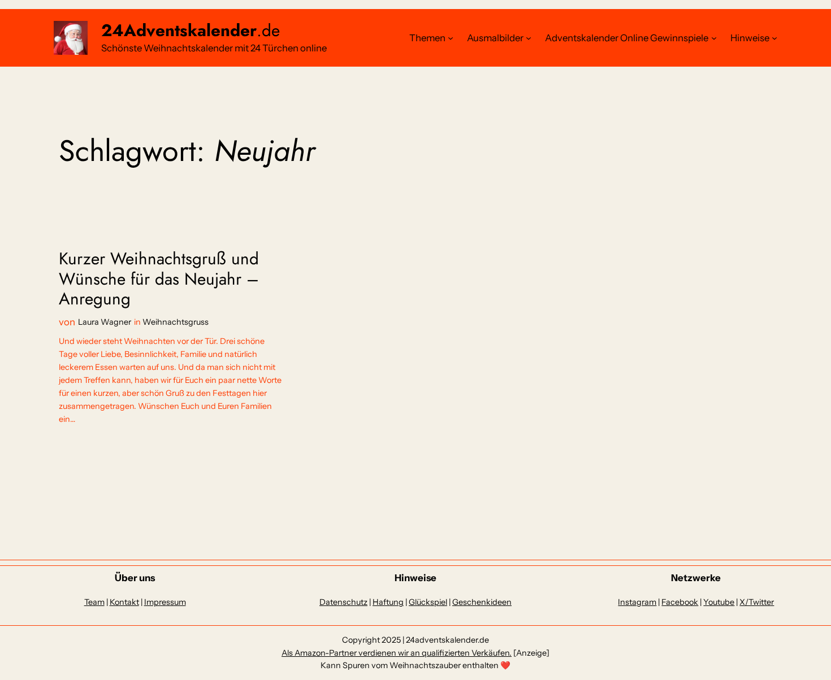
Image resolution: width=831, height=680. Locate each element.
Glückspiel (428, 602)
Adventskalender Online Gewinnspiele (626, 37)
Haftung (388, 602)
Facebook (679, 602)
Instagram (637, 602)
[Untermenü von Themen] (450, 38)
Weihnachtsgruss (175, 322)
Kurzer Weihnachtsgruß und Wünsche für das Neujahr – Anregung (159, 279)
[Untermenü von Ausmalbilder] (528, 38)
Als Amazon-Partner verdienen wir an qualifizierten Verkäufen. (397, 653)
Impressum (165, 602)
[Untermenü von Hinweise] (774, 38)
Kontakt (124, 602)
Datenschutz (343, 602)
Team (94, 602)
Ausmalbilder (495, 37)
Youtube (718, 602)
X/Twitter (756, 602)
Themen (427, 37)
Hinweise (749, 37)
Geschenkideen (482, 602)
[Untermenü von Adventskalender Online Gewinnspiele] (714, 38)
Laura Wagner (104, 322)
